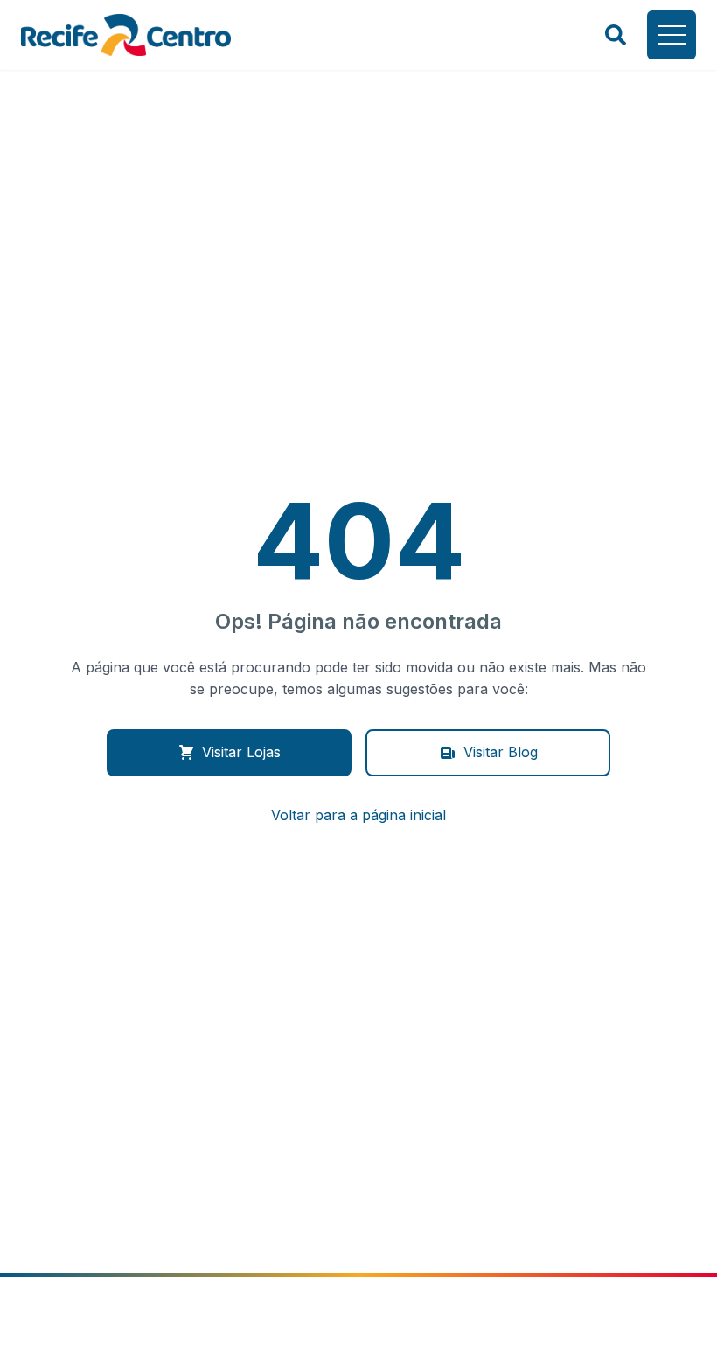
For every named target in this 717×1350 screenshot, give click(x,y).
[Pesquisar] (615, 34)
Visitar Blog (500, 752)
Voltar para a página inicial (358, 815)
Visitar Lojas (241, 752)
